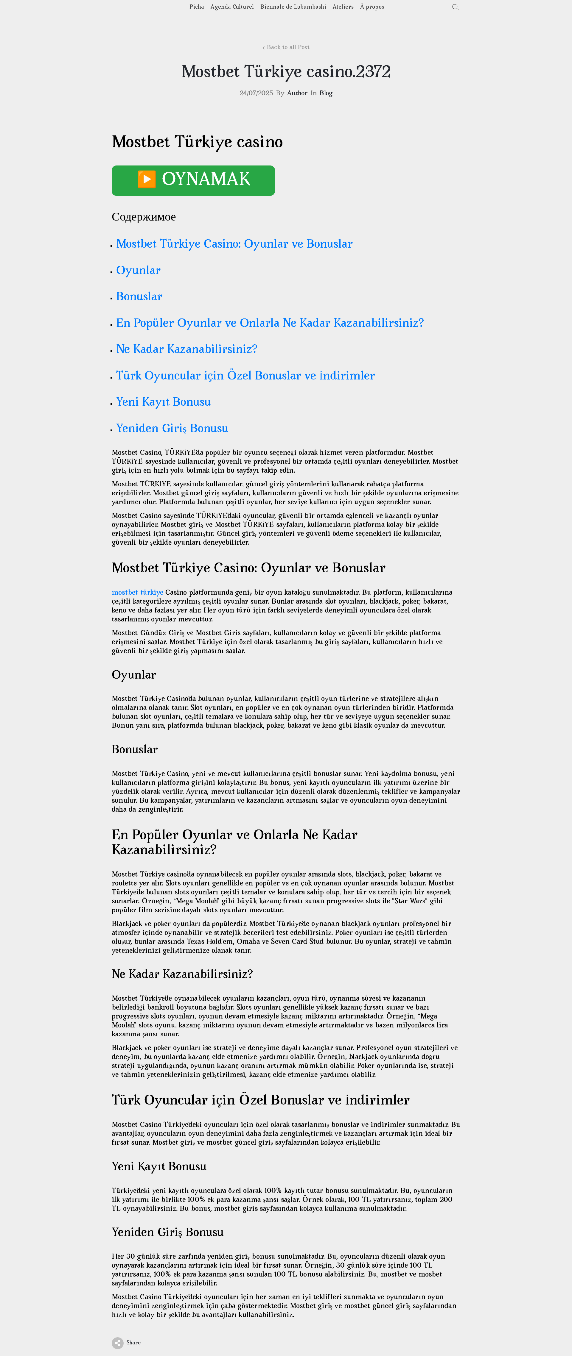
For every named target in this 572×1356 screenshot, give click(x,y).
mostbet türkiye (137, 593)
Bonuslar (139, 297)
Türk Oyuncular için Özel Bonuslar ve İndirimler (245, 377)
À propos (372, 7)
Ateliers (343, 7)
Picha (196, 7)
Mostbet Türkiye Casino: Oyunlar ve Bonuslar (234, 245)
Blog (326, 93)
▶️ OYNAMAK (193, 180)
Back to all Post (288, 48)
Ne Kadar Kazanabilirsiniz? (186, 350)
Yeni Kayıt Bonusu (163, 403)
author (297, 93)
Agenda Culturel (232, 7)
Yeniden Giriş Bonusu (172, 429)
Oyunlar (138, 271)
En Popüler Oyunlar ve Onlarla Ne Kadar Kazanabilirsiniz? (270, 324)
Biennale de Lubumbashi (293, 7)
